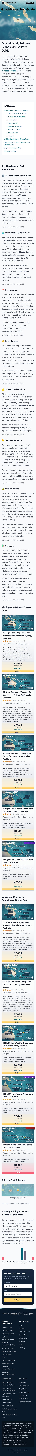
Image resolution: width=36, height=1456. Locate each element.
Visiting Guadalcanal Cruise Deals (16, 139)
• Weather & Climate (13, 129)
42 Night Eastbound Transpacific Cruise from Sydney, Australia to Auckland (17, 695)
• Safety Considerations (14, 126)
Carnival (21, 1328)
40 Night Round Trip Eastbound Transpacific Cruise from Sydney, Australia (17, 635)
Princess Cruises (9, 71)
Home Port (7, 1282)
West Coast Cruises (8, 1363)
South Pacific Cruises (8, 1360)
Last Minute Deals (25, 1402)
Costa (21, 1344)
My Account (30, 2)
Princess (22, 1341)
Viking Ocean (23, 1338)
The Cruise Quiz (24, 1392)
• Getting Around (12, 133)
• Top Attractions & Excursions (16, 113)
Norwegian (22, 1335)
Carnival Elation (7, 1399)
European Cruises (7, 1348)
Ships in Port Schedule (12, 148)
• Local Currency (12, 123)
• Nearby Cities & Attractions (16, 117)
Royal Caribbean (24, 1332)
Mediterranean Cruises (9, 1351)
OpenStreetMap (21, 1452)
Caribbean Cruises (8, 1330)
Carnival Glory (6, 1402)
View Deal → (18, 668)
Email (5, 1290)
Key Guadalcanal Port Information (16, 110)
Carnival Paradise (7, 1406)
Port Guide (22, 1382)
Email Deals (23, 1389)
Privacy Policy (23, 1398)
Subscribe (18, 1300)
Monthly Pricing (10, 151)
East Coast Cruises (8, 1334)
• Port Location (11, 120)
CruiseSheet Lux (24, 1386)
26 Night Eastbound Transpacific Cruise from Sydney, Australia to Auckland (17, 756)
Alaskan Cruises (7, 1327)
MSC (20, 1325)
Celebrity (22, 1348)
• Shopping (10, 136)
